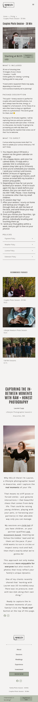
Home (5, 16)
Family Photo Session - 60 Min (19, 688)
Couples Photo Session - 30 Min (19, 691)
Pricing (12, 16)
